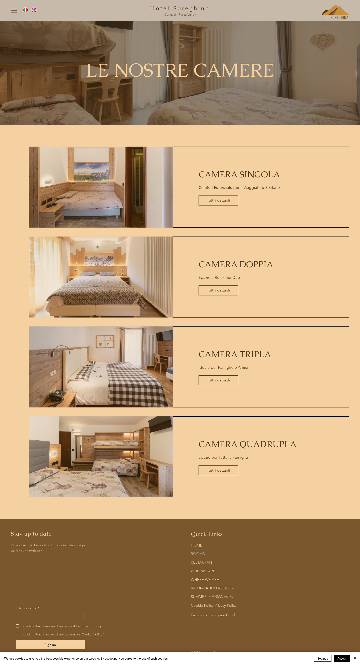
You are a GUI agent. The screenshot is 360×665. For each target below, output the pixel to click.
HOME (196, 545)
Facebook (199, 615)
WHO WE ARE (203, 571)
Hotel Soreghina (180, 8)
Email (230, 615)
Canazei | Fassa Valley (180, 14)
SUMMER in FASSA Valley (212, 596)
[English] (34, 10)
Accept (342, 658)
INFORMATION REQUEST (213, 588)
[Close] (355, 658)
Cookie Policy (202, 605)
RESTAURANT (202, 562)
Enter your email (27, 608)
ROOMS (198, 554)
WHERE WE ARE (205, 579)
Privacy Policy (225, 605)
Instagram (217, 615)
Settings (322, 658)
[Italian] (25, 10)
